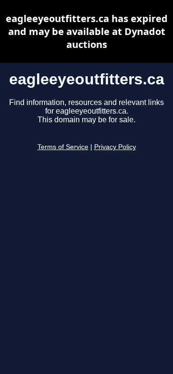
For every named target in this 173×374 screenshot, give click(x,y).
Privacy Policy (115, 147)
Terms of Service (62, 147)
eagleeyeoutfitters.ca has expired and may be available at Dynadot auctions (87, 31)
